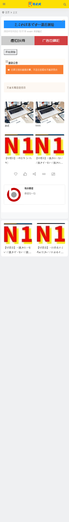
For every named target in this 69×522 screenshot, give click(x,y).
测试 (7, 125)
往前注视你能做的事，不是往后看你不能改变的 (34, 69)
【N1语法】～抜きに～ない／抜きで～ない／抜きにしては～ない (49, 162)
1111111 (37, 125)
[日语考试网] (34, 4)
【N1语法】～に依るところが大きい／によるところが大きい (50, 252)
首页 (7, 12)
